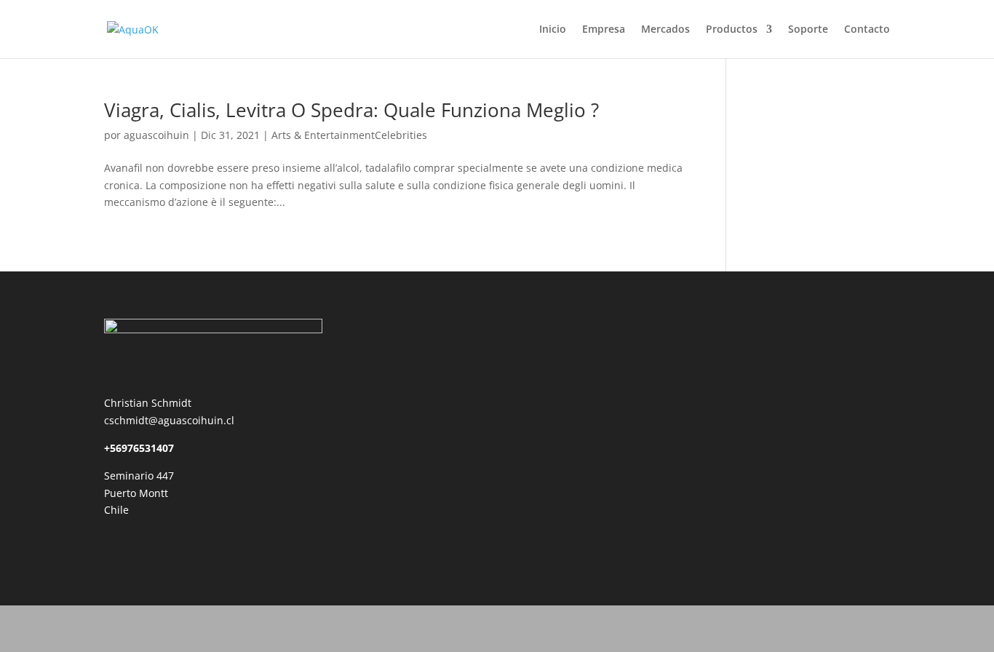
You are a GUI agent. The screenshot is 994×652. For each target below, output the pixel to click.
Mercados (665, 30)
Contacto (867, 30)
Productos (732, 30)
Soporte (808, 30)
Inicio (552, 30)
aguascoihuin (156, 135)
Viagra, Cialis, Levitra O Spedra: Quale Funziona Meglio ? (351, 110)
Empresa (603, 30)
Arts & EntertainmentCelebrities (349, 135)
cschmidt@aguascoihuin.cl (169, 420)
